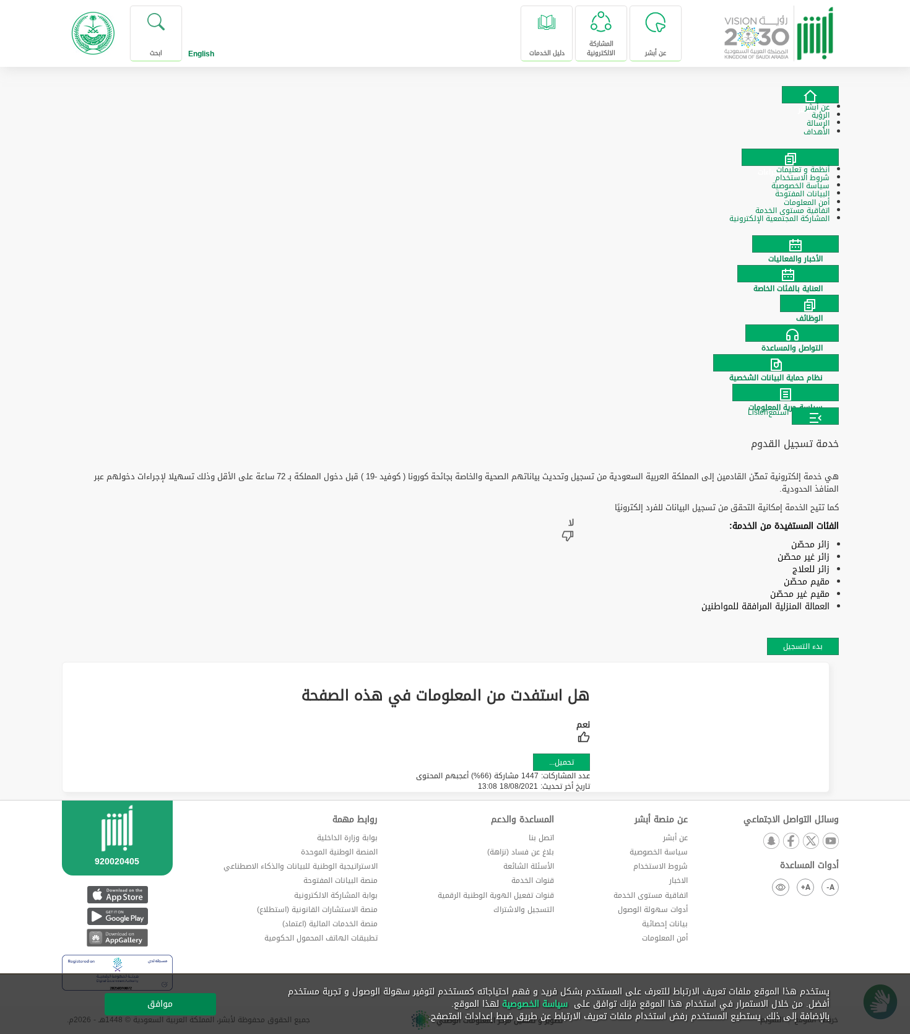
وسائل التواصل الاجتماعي (791, 820)
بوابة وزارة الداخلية (347, 838)
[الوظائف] (455, 303)
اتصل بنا (541, 838)
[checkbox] (583, 733)
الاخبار (678, 880)
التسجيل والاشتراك (523, 909)
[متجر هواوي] (117, 938)
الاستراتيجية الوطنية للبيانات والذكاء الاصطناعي (300, 866)
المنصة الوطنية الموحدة (339, 852)
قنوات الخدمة (532, 880)
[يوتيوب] (830, 842)
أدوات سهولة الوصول (653, 909)
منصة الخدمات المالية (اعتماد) (330, 924)
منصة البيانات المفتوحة (340, 880)
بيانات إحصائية (665, 924)
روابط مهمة (355, 820)
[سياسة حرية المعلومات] (455, 392)
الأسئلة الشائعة (528, 866)
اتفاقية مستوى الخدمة (650, 895)
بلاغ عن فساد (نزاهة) (520, 852)
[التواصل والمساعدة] (455, 333)
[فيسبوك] (790, 842)
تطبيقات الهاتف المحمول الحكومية (321, 938)
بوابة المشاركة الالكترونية (336, 895)
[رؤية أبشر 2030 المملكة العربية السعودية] (779, 29)
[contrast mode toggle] (780, 887)
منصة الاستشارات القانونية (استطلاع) (317, 909)
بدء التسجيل (803, 646)
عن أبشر (675, 838)
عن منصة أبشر (661, 820)
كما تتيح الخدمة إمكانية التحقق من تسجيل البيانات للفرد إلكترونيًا (727, 508)
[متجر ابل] (117, 894)
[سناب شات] (770, 842)
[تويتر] (810, 842)
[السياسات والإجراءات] (790, 157)
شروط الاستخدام (660, 866)
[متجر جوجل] (117, 916)
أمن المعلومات (665, 938)
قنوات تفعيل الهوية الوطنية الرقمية (496, 895)
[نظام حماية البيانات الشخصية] (455, 362)
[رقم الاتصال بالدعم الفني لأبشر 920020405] (117, 853)
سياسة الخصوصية (659, 852)
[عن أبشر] (810, 94)
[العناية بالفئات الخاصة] (455, 273)
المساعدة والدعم (522, 820)
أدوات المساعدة (809, 865)
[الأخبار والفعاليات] (455, 244)
